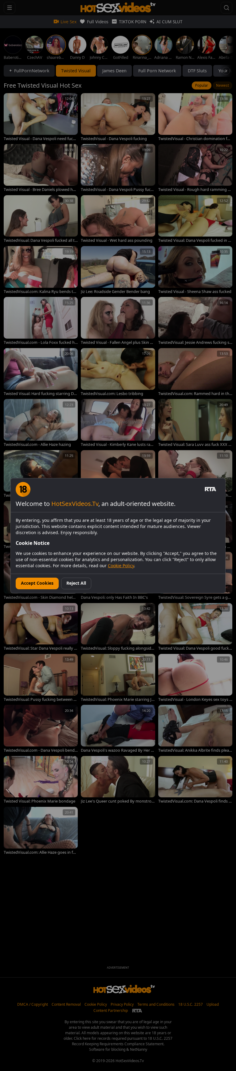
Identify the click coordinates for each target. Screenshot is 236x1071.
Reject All (76, 583)
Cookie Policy (121, 565)
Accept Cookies (37, 583)
